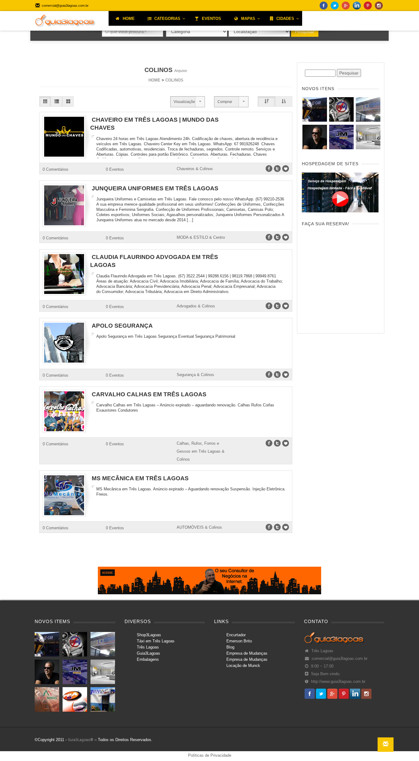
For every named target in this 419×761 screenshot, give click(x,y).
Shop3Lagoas (149, 635)
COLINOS (174, 80)
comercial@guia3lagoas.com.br (339, 658)
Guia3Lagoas (148, 653)
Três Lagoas (148, 647)
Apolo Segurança (122, 325)
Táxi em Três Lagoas (156, 641)
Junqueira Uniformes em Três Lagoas (155, 188)
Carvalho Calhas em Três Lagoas (149, 394)
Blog (230, 647)
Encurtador (236, 635)
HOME (154, 80)
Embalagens (148, 659)
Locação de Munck (243, 665)
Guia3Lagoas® (80, 740)
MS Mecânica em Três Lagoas (140, 478)
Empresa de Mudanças (246, 653)
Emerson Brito (239, 641)
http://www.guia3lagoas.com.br (338, 681)
